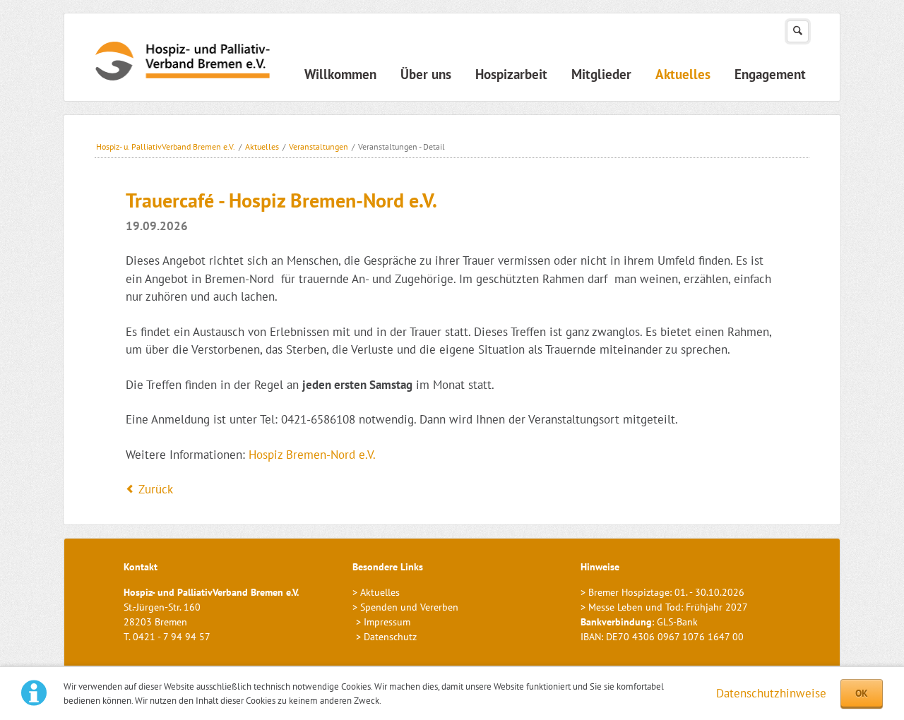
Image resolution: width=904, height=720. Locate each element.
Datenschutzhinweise (771, 693)
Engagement (770, 74)
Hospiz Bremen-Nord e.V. (312, 454)
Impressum (387, 622)
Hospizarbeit (511, 74)
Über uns (425, 74)
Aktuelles (682, 74)
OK (861, 693)
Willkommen (340, 74)
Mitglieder (601, 74)
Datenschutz (390, 636)
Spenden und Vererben (409, 607)
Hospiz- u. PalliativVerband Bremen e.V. (165, 146)
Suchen (797, 31)
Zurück (155, 489)
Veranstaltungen (318, 146)
